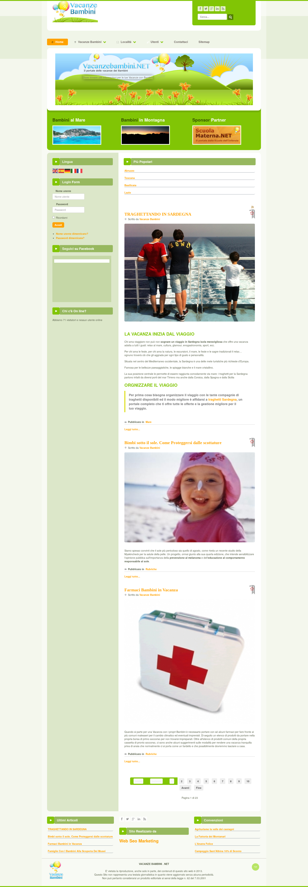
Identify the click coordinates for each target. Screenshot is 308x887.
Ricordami (61, 218)
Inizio (138, 781)
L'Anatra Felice (204, 843)
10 (248, 781)
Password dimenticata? (70, 238)
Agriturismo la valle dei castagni (214, 829)
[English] (55, 170)
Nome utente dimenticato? (72, 233)
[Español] (61, 170)
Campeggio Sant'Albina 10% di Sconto (218, 851)
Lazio (127, 192)
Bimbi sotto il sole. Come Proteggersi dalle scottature (173, 442)
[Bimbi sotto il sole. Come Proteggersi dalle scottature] (189, 497)
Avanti (185, 788)
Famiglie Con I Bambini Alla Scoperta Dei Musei (77, 851)
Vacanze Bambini (149, 219)
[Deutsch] (68, 170)
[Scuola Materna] (216, 135)
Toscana (129, 178)
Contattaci (181, 42)
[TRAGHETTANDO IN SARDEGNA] (189, 272)
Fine (198, 788)
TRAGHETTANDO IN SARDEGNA (157, 214)
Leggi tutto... (132, 429)
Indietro (156, 781)
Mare (149, 422)
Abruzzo (129, 170)
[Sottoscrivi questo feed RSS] (252, 207)
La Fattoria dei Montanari (210, 836)
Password (62, 204)
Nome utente (63, 191)
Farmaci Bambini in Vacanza (151, 590)
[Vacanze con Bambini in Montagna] (145, 135)
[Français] (80, 170)
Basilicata (130, 185)
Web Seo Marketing (139, 841)
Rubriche (151, 569)
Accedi (58, 225)
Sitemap (204, 42)
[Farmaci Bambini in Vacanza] (189, 661)
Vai (230, 17)
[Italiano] (74, 170)
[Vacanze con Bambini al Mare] (76, 135)
